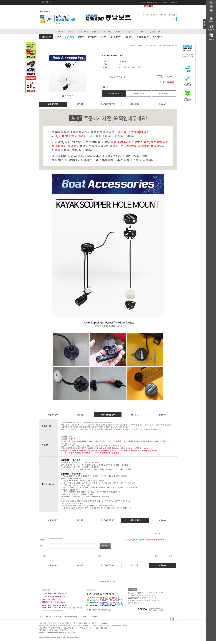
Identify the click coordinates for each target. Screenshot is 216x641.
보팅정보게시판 (83, 32)
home (132, 46)
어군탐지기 (140, 46)
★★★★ (150, 540)
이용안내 (84, 617)
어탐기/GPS (129, 37)
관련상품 (80, 104)
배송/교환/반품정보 (108, 104)
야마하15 (146, 15)
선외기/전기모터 (115, 37)
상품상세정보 (53, 104)
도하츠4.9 (154, 15)
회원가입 (149, 2)
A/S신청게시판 (154, 32)
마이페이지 (173, 2)
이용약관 (57, 617)
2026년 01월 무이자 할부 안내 (139, 600)
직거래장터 (141, 32)
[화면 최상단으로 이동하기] (173, 619)
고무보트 (58, 37)
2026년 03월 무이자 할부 (137, 595)
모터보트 (103, 37)
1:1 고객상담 (108, 32)
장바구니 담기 (139, 94)
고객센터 (94, 617)
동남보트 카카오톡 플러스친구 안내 (141, 593)
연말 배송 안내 (133, 603)
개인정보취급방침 (70, 617)
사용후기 (119, 32)
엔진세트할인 (69, 37)
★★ (135, 540)
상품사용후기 (135, 104)
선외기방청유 (172, 15)
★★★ (141, 540)
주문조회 (165, 2)
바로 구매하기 (114, 94)
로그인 (143, 2)
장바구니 (157, 2)
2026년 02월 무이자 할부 (137, 598)
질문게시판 (96, 32)
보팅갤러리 (130, 32)
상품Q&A (162, 104)
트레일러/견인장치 (143, 37)
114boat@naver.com (54, 633)
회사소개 (61, 32)
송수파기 (149, 46)
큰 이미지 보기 (68, 95)
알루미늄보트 (92, 37)
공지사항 (71, 32)
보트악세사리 (157, 37)
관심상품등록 (164, 94)
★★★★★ (160, 540)
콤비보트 (81, 37)
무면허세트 (162, 15)
